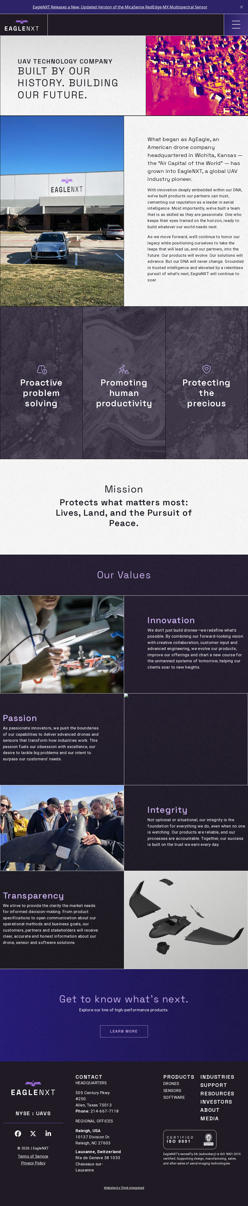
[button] (124, 1031)
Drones (171, 1083)
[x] (33, 1133)
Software (174, 1097)
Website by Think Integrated (124, 1188)
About (210, 1109)
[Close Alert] (242, 7)
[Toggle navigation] (236, 25)
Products (178, 1076)
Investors (216, 1101)
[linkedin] (48, 1133)
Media (209, 1118)
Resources (217, 1093)
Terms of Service (33, 1156)
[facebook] (18, 1133)
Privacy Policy (33, 1163)
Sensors (172, 1090)
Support (213, 1085)
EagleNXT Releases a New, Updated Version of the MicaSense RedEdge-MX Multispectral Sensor (120, 7)
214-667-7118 (105, 1111)
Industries (217, 1076)
